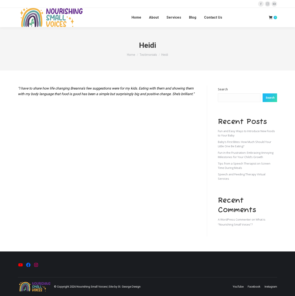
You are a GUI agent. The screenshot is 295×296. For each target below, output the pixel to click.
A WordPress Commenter (234, 219)
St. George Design (129, 286)
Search (223, 89)
